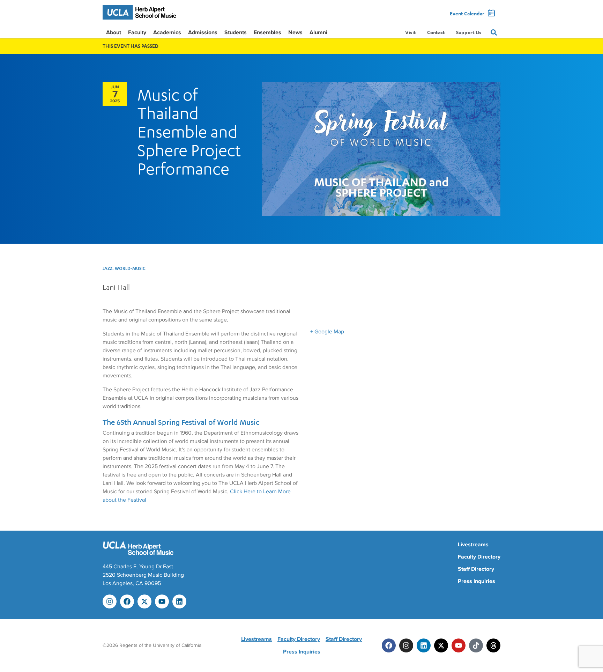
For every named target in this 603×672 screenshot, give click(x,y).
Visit (410, 32)
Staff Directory (476, 569)
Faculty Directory (479, 556)
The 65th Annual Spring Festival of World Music (181, 422)
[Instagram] (110, 601)
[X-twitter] (144, 601)
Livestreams (473, 544)
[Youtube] (162, 601)
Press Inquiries (476, 581)
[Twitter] (441, 645)
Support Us (469, 32)
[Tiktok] (476, 645)
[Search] (494, 32)
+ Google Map (327, 331)
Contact (436, 32)
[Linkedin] (179, 601)
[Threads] (493, 645)
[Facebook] (127, 601)
